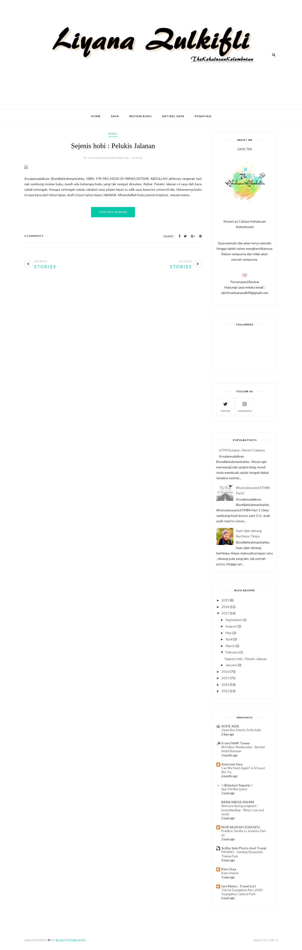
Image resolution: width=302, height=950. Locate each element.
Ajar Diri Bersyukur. (234, 789)
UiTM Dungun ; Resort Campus (242, 450)
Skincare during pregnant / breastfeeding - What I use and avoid (242, 810)
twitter (225, 411)
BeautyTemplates (71, 940)
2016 (225, 671)
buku (113, 133)
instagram (245, 411)
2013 (225, 691)
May (229, 633)
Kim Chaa (228, 869)
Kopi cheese (229, 873)
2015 (225, 678)
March (230, 646)
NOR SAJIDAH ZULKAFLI (240, 827)
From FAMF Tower (235, 743)
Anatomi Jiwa (232, 764)
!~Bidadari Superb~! (236, 785)
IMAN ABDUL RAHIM (237, 802)
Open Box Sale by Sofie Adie (241, 730)
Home (96, 116)
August (231, 626)
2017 (225, 613)
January (231, 665)
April (229, 639)
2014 (225, 684)
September (234, 620)
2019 (225, 600)
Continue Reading (113, 212)
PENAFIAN (203, 116)
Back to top (264, 940)
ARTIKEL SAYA (173, 116)
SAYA (115, 116)
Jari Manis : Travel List (238, 886)
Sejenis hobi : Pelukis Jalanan (113, 146)
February (232, 652)
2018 (225, 607)
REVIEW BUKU (140, 116)
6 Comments (34, 235)
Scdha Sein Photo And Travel (243, 848)
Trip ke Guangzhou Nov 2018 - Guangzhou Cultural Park (242, 892)
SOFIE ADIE (230, 726)
